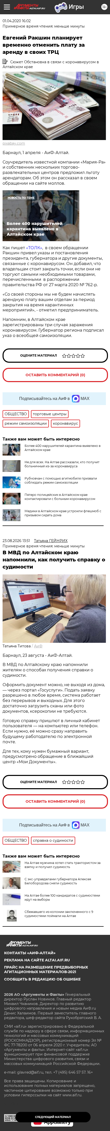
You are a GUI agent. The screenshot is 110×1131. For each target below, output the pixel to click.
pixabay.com (14, 143)
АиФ (38, 646)
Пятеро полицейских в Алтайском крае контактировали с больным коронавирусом (60, 497)
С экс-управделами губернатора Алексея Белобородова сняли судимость (58, 881)
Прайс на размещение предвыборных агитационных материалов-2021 (46, 969)
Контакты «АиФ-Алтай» (30, 953)
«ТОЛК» (34, 247)
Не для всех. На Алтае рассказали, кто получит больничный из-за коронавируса (62, 464)
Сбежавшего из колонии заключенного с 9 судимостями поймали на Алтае (59, 914)
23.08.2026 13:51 (16, 540)
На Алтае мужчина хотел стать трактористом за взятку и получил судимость (63, 865)
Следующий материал (53, 1117)
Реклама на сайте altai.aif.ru (37, 960)
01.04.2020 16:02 (17, 21)
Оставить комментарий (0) (55, 375)
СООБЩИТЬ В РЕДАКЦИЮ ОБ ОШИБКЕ (42, 979)
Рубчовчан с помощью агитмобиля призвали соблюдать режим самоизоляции (61, 480)
